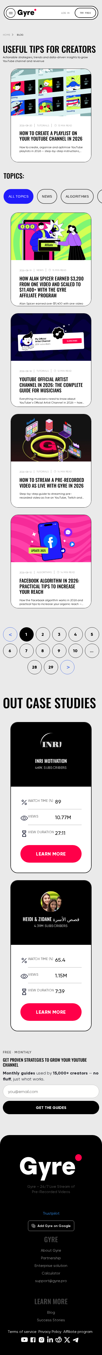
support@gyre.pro (51, 1281)
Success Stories (51, 1320)
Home (6, 34)
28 (34, 667)
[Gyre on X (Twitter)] (67, 1339)
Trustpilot (51, 1213)
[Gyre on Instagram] (41, 1339)
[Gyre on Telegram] (75, 1339)
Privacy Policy (49, 1331)
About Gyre (51, 1250)
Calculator (51, 1273)
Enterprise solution (51, 1265)
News (47, 196)
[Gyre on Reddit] (58, 1339)
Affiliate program (78, 1331)
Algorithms (77, 196)
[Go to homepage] (27, 13)
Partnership (51, 1258)
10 (75, 650)
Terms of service (22, 1331)
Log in (65, 12)
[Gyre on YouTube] (24, 1339)
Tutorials (43, 370)
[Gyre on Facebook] (33, 1339)
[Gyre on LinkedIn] (50, 1339)
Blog (51, 1312)
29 (50, 667)
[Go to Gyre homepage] (51, 1167)
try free (85, 12)
